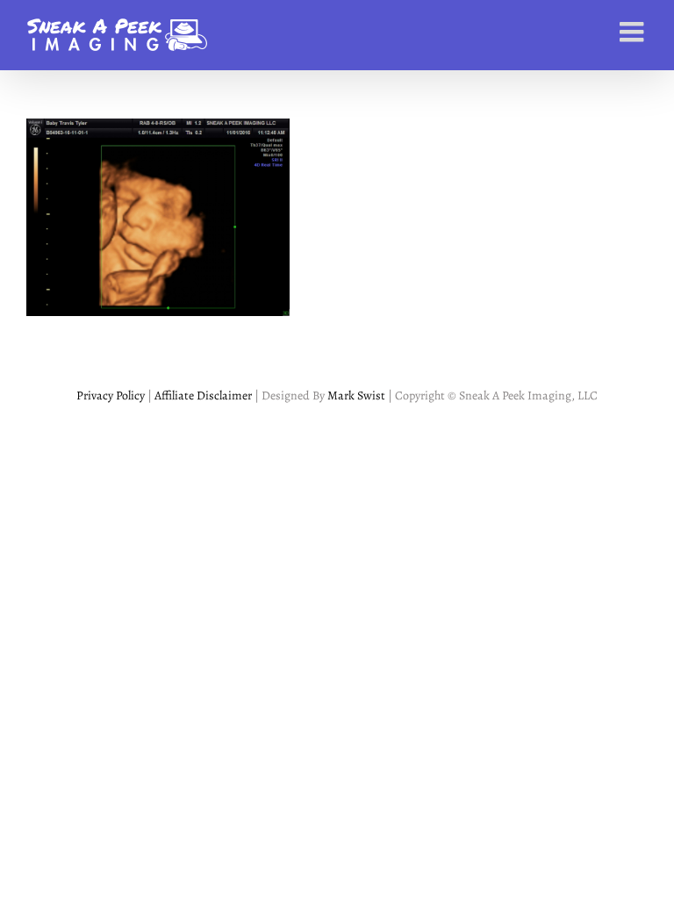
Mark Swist (356, 395)
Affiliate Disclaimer (202, 395)
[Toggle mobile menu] (634, 32)
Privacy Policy (110, 395)
